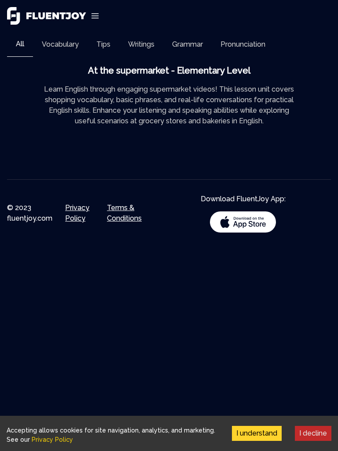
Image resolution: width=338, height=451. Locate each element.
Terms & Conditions (124, 212)
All (20, 44)
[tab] (20, 44)
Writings (141, 44)
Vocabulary (60, 44)
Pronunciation (242, 44)
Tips (103, 44)
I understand (256, 433)
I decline (313, 433)
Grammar (187, 44)
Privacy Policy (77, 212)
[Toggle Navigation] (95, 16)
